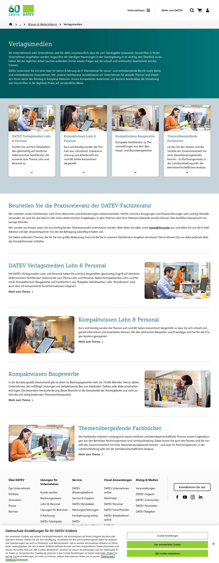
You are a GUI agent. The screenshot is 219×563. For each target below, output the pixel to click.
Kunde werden (48, 492)
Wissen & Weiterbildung (42, 24)
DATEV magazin (145, 494)
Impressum (22, 559)
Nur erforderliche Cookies (167, 544)
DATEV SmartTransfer (116, 509)
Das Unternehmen (19, 488)
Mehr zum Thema (19, 291)
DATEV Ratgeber (145, 511)
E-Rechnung (47, 515)
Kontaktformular (159, 227)
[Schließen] (213, 543)
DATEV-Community (147, 500)
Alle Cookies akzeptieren (167, 553)
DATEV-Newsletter (147, 505)
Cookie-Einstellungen (167, 535)
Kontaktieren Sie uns (192, 487)
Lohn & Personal (50, 504)
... (20, 24)
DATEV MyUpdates (83, 504)
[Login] (207, 10)
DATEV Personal (113, 504)
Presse (12, 505)
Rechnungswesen (50, 498)
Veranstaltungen (145, 488)
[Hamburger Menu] (151, 10)
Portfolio (14, 494)
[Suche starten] (192, 10)
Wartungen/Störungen (85, 509)
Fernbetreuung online (85, 515)
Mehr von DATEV (172, 10)
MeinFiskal (110, 498)
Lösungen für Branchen (54, 509)
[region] (109, 544)
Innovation (15, 500)
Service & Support (83, 498)
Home (11, 24)
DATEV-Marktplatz (51, 521)
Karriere (13, 511)
